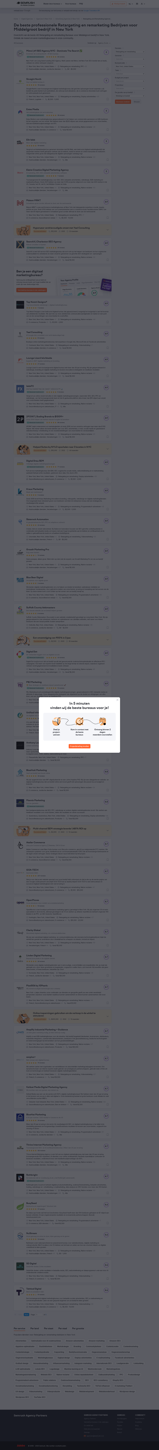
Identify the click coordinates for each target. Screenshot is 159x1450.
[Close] (117, 699)
